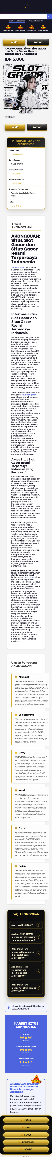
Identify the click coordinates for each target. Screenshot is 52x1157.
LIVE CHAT (28, 1149)
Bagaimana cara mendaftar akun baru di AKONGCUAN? (23, 987)
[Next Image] (47, 87)
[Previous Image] (5, 87)
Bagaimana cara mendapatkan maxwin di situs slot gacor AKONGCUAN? (22, 953)
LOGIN (14, 42)
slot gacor (29, 577)
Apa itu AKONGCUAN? (22, 925)
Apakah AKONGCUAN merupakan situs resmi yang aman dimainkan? (23, 937)
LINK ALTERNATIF (27, 1142)
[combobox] (23, 16)
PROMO (28, 1120)
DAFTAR (38, 42)
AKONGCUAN (17, 267)
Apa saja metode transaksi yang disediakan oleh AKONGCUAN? (19, 971)
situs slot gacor (28, 395)
